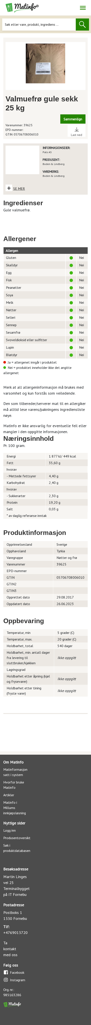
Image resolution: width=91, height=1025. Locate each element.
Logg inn (9, 830)
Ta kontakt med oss (10, 948)
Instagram (17, 980)
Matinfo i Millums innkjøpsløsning (14, 807)
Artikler (8, 795)
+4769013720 (15, 932)
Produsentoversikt (16, 838)
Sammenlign (73, 119)
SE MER (19, 188)
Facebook (17, 972)
